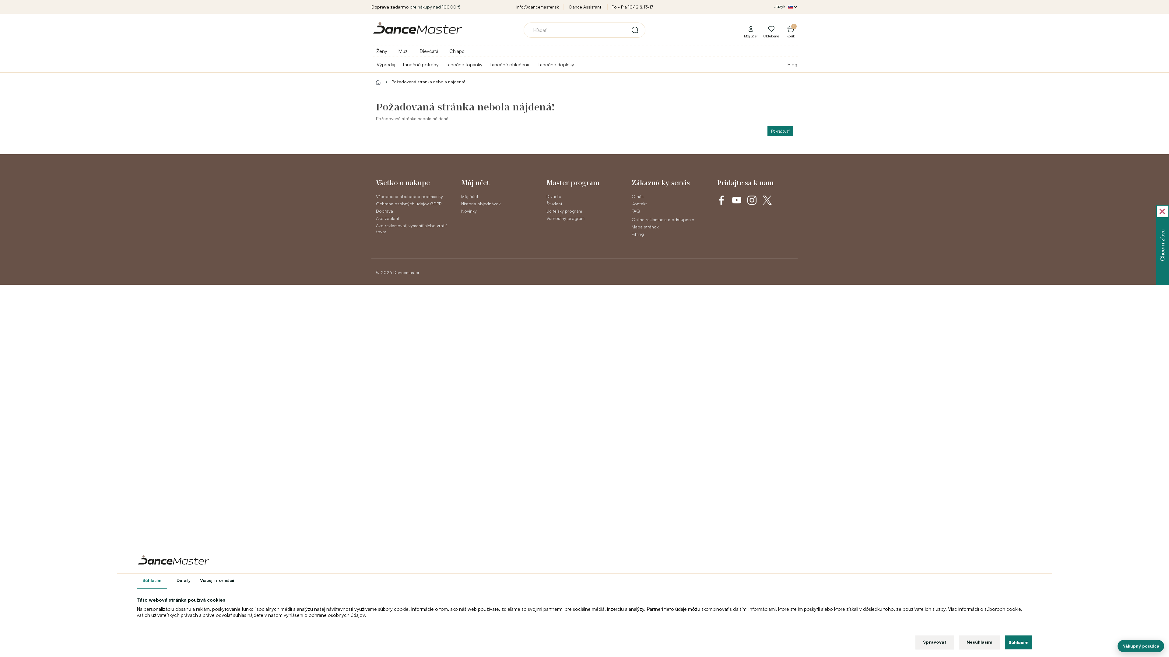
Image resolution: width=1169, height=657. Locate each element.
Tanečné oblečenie (510, 64)
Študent (554, 203)
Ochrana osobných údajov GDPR (409, 203)
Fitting (638, 234)
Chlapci (457, 51)
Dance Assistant (585, 6)
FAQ (636, 211)
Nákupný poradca (1140, 646)
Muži (403, 51)
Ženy (381, 51)
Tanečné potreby (420, 64)
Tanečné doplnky (555, 64)
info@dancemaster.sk (537, 6)
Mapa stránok (645, 226)
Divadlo (553, 196)
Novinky (469, 211)
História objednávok (481, 203)
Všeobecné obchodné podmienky (409, 196)
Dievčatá (429, 51)
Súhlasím (1019, 642)
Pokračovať (780, 131)
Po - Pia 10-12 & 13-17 (632, 6)
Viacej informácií (217, 580)
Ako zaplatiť (387, 218)
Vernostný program (565, 218)
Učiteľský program (564, 211)
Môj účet (469, 196)
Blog (792, 64)
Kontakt (639, 203)
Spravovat (934, 642)
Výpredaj (386, 64)
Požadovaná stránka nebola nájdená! (428, 81)
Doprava (384, 211)
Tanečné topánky (464, 64)
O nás (638, 196)
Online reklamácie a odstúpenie (663, 219)
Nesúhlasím (979, 642)
